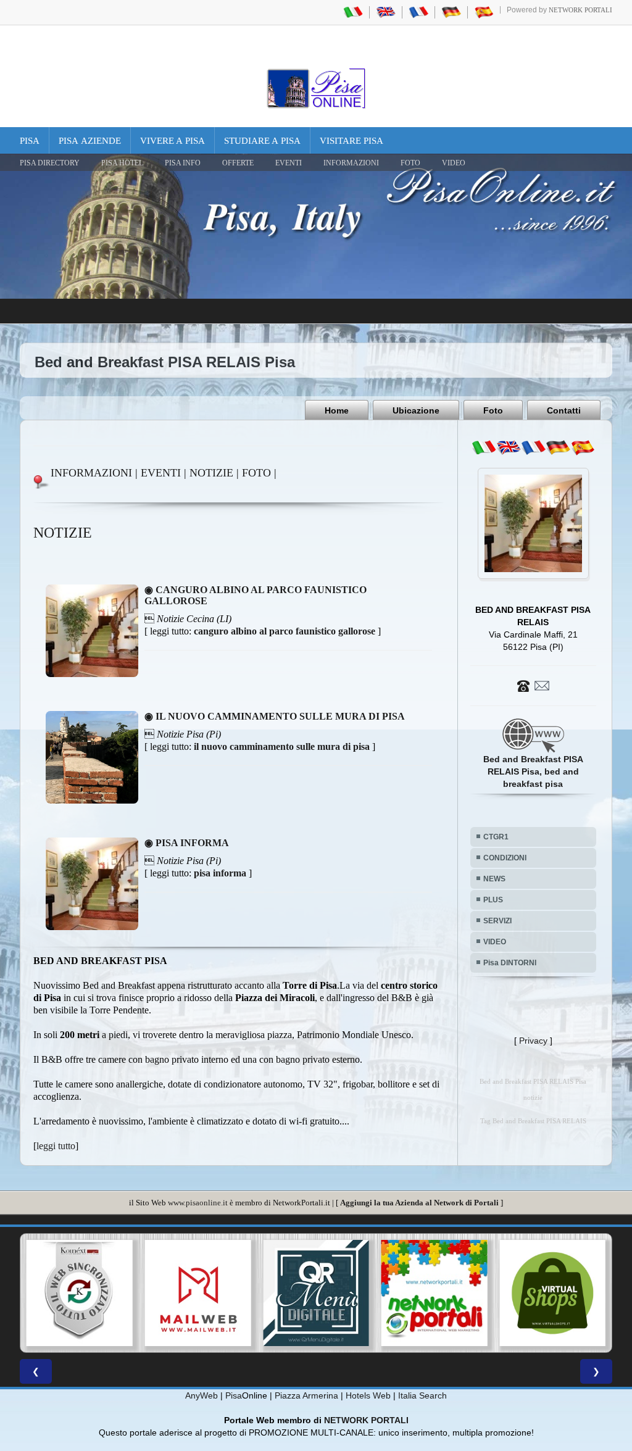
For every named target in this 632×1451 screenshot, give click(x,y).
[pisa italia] (353, 11)
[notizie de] (558, 447)
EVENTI (288, 163)
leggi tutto (55, 1146)
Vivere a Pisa (172, 141)
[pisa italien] (451, 11)
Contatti (564, 410)
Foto (493, 410)
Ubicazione (416, 410)
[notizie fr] (533, 447)
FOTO (410, 163)
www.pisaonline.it (198, 1202)
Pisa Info (183, 163)
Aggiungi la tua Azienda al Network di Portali (419, 1202)
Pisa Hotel (122, 163)
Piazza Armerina (306, 1395)
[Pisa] (316, 88)
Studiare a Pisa (262, 141)
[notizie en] (508, 447)
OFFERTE (238, 163)
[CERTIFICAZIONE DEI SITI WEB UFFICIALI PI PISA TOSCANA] (552, 1293)
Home (337, 410)
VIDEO (453, 163)
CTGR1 (496, 837)
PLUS (493, 900)
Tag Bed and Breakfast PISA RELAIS (533, 1121)
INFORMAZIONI (351, 163)
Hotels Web (368, 1395)
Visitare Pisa (351, 141)
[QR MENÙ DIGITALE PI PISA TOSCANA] (198, 1293)
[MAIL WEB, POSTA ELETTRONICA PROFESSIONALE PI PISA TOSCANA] (80, 1293)
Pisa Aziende (90, 141)
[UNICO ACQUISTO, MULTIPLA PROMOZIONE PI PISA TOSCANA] (316, 1293)
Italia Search (422, 1395)
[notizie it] (484, 447)
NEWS (494, 879)
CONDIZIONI (504, 858)
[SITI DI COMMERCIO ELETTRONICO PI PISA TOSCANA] (434, 1293)
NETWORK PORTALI (366, 1420)
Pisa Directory (50, 163)
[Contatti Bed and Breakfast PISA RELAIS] (533, 685)
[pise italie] (418, 11)
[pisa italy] (386, 11)
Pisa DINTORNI (509, 962)
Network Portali (580, 10)
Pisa (30, 141)
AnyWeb (201, 1395)
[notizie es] (582, 447)
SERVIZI (497, 921)
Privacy (533, 1041)
